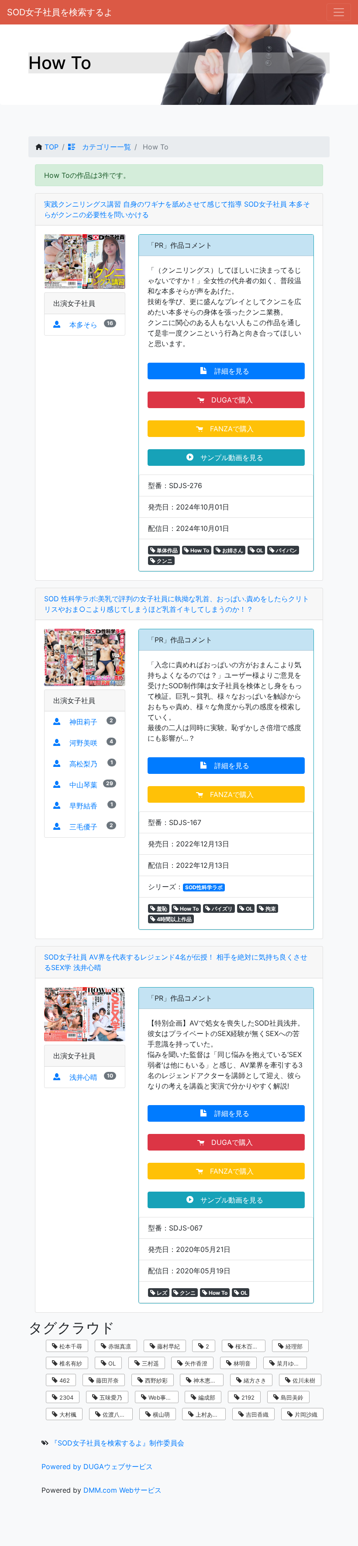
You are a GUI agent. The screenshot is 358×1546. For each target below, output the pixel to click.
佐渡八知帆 (116, 1414)
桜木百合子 (249, 1346)
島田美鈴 (291, 1397)
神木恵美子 (207, 1380)
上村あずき (209, 1414)
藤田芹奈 (106, 1380)
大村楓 (67, 1414)
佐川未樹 (303, 1380)
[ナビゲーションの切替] (339, 12)
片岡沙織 (305, 1414)
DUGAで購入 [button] (229, 399)
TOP (52, 146)
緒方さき (254, 1380)
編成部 (205, 1397)
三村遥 (149, 1363)
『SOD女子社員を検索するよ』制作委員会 (117, 1443)
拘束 (270, 908)
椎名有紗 (70, 1363)
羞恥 (161, 908)
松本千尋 (70, 1346)
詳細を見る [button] (229, 371)
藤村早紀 (167, 1346)
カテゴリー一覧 (103, 146)
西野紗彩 (155, 1380)
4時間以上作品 (173, 919)
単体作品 (166, 550)
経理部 (293, 1346)
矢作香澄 (195, 1363)
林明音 (241, 1363)
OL (259, 550)
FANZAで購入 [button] (229, 428)
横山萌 (160, 1414)
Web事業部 (162, 1397)
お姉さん (232, 550)
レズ (161, 1292)
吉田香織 (256, 1414)
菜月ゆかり (290, 1363)
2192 (247, 1397)
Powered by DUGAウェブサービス (97, 1466)
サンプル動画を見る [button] (229, 457)
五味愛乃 (110, 1397)
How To (199, 550)
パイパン (286, 550)
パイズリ (221, 908)
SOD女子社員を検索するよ (60, 12)
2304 (65, 1397)
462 (64, 1380)
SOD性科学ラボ (204, 887)
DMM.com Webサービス (122, 1490)
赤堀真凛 (119, 1346)
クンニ (163, 561)
